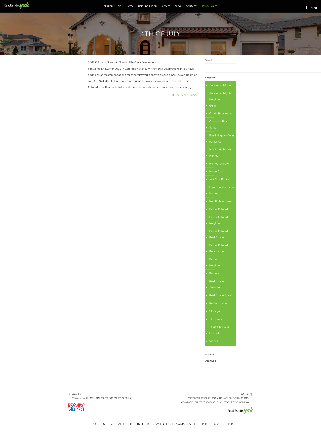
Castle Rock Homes (221, 113)
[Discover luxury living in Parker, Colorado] (16, 5)
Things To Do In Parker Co (219, 330)
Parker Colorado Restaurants (219, 248)
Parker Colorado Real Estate (219, 234)
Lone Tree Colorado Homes (221, 190)
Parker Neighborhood (218, 262)
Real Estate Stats (220, 295)
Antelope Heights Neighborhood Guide (220, 99)
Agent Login (165, 424)
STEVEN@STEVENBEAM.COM (236, 402)
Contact (244, 394)
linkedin (311, 7)
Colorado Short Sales (218, 124)
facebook (306, 7)
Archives (210, 361)
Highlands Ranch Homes (220, 153)
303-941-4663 (187, 402)
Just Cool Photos (219, 179)
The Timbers (217, 319)
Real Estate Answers (216, 284)
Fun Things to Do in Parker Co (221, 139)
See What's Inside (186, 95)
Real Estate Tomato (219, 424)
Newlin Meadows (220, 201)
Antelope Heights (220, 85)
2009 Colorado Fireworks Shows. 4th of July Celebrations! (122, 62)
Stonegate (215, 311)
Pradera (214, 273)
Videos (213, 341)
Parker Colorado (219, 209)
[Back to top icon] (309, 431)
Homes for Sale (219, 163)
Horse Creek (217, 171)
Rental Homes (218, 303)
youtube (316, 7)
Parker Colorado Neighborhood (219, 220)
